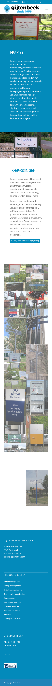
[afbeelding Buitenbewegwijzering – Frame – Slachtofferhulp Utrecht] (37, 434)
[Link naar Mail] (46, 682)
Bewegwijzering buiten (12, 585)
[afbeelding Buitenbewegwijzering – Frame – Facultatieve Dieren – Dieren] (15, 375)
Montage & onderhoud (12, 619)
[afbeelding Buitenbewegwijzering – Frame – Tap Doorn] (15, 429)
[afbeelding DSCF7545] (15, 304)
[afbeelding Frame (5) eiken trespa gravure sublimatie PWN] (15, 286)
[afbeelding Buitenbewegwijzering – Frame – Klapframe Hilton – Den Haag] (15, 407)
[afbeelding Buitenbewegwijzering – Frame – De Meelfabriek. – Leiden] (37, 362)
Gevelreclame (9, 598)
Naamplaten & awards (12, 602)
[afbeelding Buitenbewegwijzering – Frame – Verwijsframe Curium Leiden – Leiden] (15, 456)
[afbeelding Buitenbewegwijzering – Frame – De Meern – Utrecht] (15, 357)
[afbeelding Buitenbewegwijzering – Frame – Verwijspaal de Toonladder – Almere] (37, 488)
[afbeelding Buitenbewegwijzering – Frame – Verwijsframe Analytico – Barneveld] (15, 447)
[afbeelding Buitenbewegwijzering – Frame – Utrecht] (15, 313)
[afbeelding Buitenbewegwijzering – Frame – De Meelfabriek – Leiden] (15, 335)
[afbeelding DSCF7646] (37, 304)
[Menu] (46, 9)
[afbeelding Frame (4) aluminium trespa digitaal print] (37, 277)
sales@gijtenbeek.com (26, 2)
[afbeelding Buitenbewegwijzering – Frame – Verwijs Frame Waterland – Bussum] (15, 438)
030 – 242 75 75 (12, 2)
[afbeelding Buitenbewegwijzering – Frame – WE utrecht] (37, 510)
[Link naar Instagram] (42, 682)
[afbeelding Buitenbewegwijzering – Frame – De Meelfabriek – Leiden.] (37, 326)
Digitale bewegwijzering (13, 590)
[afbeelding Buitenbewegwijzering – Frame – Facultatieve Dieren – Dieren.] (15, 366)
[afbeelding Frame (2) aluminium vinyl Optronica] (37, 268)
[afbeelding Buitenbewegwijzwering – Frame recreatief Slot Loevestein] (15, 519)
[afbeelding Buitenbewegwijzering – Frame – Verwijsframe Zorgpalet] (37, 465)
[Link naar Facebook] (39, 682)
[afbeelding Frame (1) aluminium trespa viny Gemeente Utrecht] (15, 268)
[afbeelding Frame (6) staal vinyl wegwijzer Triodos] (37, 286)
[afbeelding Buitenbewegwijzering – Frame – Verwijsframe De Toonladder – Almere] (37, 456)
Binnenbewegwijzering (12, 581)
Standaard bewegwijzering (14, 594)
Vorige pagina (40, 2)
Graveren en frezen (11, 606)
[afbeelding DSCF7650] (15, 295)
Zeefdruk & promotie (12, 610)
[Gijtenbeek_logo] (21, 9)
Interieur (7, 615)
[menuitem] (46, 9)
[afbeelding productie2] (37, 295)
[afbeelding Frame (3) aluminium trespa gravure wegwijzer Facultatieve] (15, 277)
